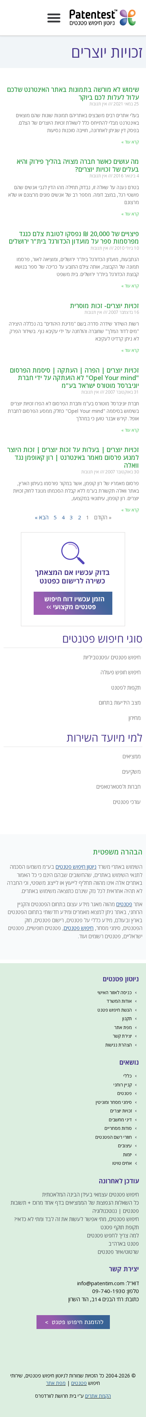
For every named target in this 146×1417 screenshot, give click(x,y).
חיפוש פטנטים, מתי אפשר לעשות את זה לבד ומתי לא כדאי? (76, 1219)
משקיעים (131, 771)
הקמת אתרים (98, 1395)
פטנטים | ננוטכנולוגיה (115, 1210)
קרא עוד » (130, 142)
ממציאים (132, 756)
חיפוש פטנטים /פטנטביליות (112, 657)
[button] (53, 17)
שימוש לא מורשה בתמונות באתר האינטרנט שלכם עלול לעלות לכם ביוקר (73, 93)
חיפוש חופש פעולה (121, 672)
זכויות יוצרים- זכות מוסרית (104, 305)
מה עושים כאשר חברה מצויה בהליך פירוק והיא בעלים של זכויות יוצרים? (78, 165)
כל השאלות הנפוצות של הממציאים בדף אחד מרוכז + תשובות (75, 1202)
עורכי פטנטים (127, 801)
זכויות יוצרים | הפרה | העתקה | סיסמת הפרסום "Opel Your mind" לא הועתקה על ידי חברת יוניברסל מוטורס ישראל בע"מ (74, 378)
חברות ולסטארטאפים (118, 786)
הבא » (42, 517)
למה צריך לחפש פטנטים (113, 1235)
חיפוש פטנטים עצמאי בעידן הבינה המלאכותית (90, 1194)
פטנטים (124, 904)
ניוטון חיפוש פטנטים (76, 866)
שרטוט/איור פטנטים (118, 1251)
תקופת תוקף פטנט (120, 1227)
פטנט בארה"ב (123, 1243)
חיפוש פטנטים (79, 927)
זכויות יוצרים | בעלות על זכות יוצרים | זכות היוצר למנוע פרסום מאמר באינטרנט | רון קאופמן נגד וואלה (73, 457)
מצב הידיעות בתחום (120, 702)
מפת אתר (56, 1383)
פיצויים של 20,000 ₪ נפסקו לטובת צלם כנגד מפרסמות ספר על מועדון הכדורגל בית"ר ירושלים (74, 237)
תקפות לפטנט (126, 687)
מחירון (135, 717)
